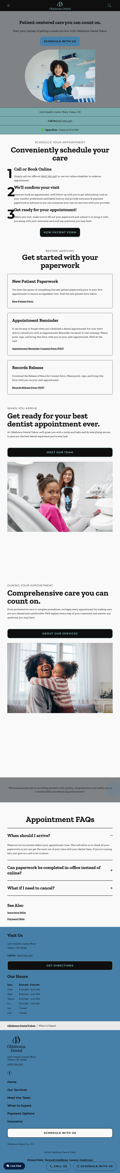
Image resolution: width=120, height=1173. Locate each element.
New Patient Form (60, 232)
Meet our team (60, 452)
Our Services (17, 1090)
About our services (60, 633)
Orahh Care (86, 1159)
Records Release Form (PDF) (28, 387)
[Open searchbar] (109, 5)
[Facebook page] (9, 1073)
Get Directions (60, 965)
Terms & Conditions (56, 1159)
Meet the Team (19, 1097)
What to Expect (19, 1105)
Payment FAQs (16, 919)
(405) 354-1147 (64, 120)
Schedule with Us (60, 41)
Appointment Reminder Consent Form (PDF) (38, 348)
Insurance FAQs (16, 912)
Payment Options (21, 1113)
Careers (73, 1159)
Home (12, 1082)
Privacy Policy (35, 1159)
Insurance (15, 1121)
